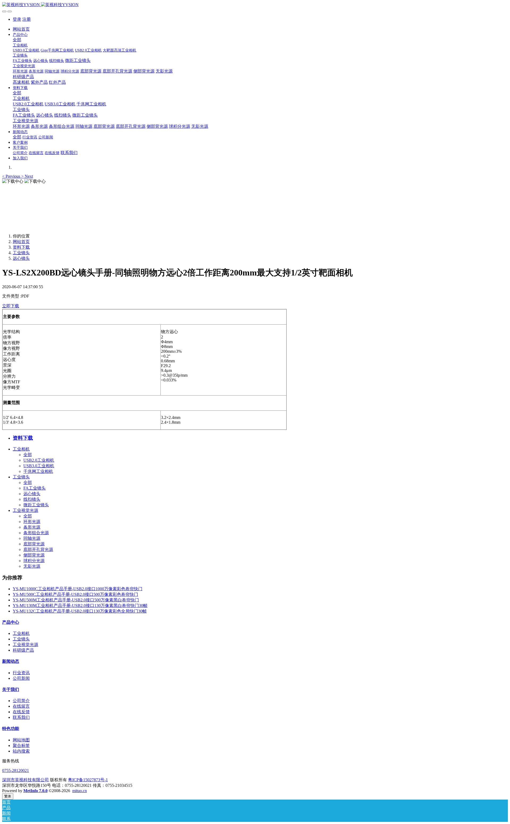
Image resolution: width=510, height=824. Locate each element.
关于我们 (10, 689)
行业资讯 (21, 672)
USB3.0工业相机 (38, 466)
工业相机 (21, 449)
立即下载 (10, 306)
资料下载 (21, 247)
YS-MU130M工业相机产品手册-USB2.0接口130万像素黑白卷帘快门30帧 (80, 605)
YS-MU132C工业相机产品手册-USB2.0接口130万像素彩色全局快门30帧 (80, 611)
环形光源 (31, 521)
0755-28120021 (15, 770)
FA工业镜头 (34, 488)
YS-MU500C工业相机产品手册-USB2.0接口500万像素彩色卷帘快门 (75, 594)
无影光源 (31, 566)
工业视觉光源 (25, 510)
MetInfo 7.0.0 (35, 790)
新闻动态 (10, 661)
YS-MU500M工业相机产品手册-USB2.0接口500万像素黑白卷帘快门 (76, 600)
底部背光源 (34, 544)
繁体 (7, 796)
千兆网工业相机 (38, 471)
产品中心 (10, 622)
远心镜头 (21, 258)
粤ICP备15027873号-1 (88, 780)
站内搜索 (21, 751)
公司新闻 (21, 678)
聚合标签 (21, 745)
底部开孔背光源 (38, 549)
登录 (17, 19)
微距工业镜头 (36, 505)
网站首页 (21, 29)
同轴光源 (31, 538)
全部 (17, 39)
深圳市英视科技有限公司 (25, 780)
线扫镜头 (31, 499)
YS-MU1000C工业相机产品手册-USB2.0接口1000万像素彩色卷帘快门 (77, 589)
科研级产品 (23, 650)
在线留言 (21, 706)
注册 (26, 19)
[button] (11, 176)
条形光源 (31, 527)
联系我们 (21, 717)
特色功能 (10, 728)
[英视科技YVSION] (255, 5)
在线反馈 (21, 712)
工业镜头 (21, 252)
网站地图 (21, 740)
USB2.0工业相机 (38, 460)
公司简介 (21, 700)
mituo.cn (79, 790)
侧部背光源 (34, 555)
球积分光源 (34, 560)
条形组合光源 (36, 532)
